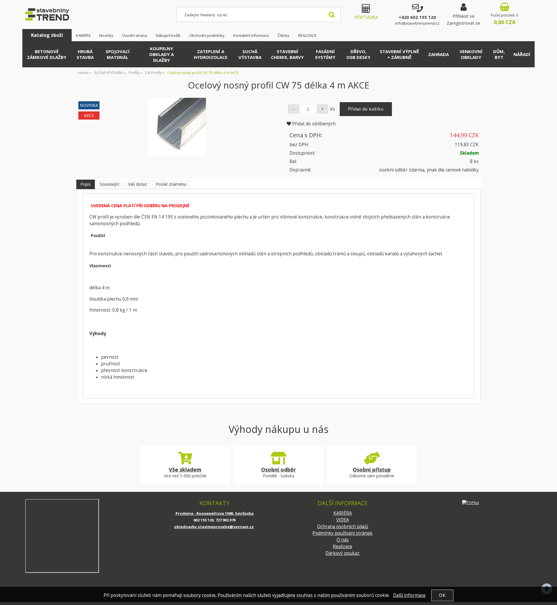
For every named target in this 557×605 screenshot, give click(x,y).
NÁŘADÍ (521, 54)
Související (109, 184)
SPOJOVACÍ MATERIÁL (118, 54)
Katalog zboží (47, 35)
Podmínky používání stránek (342, 533)
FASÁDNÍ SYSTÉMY (325, 54)
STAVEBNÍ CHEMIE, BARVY (287, 54)
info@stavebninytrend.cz (417, 23)
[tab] (85, 184)
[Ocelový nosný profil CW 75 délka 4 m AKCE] (177, 127)
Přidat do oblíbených (313, 124)
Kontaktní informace (251, 35)
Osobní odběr (278, 469)
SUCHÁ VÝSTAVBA (249, 54)
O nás (343, 540)
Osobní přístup (372, 469)
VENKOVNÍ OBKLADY (471, 54)
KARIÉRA (83, 35)
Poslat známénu (171, 184)
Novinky (106, 35)
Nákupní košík (168, 35)
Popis (85, 184)
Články (284, 35)
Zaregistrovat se (463, 23)
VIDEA (342, 520)
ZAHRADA (438, 54)
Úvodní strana (134, 35)
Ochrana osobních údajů (342, 526)
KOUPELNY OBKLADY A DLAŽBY (161, 54)
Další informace (409, 595)
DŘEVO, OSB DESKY (358, 54)
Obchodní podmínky (207, 35)
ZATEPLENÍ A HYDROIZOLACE (210, 54)
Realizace (342, 546)
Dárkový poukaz (342, 553)
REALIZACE (307, 35)
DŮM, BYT (499, 54)
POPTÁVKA (366, 18)
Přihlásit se (464, 16)
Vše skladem (185, 469)
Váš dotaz (137, 184)
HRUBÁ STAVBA (85, 54)
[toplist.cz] (470, 502)
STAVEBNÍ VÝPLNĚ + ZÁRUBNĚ (399, 54)
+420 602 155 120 (417, 17)
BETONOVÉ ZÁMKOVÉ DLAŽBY (46, 54)
